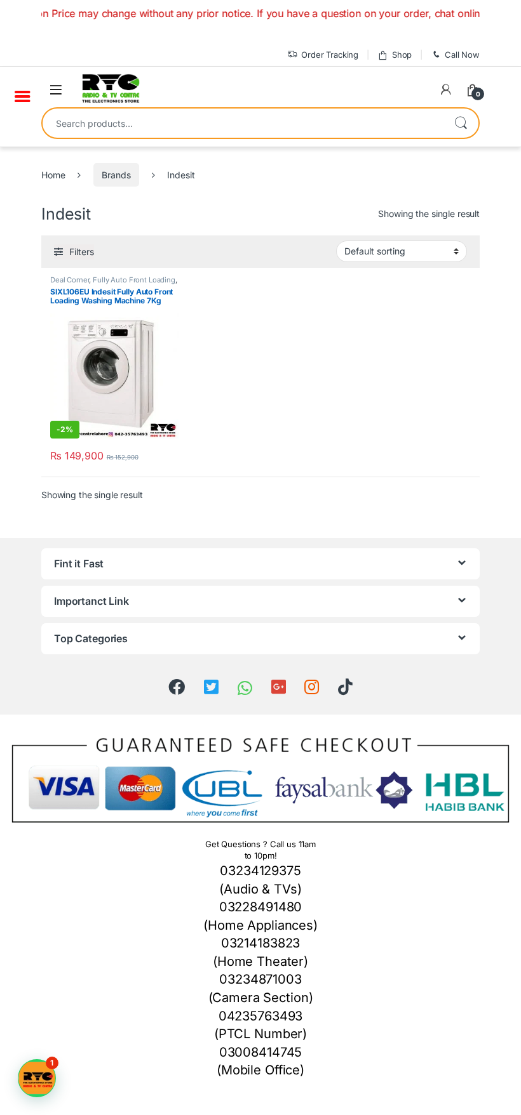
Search (460, 123)
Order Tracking (329, 54)
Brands (116, 174)
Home (53, 174)
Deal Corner (69, 279)
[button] (37, 1078)
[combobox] (243, 123)
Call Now (462, 54)
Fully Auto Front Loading (134, 279)
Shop (402, 54)
